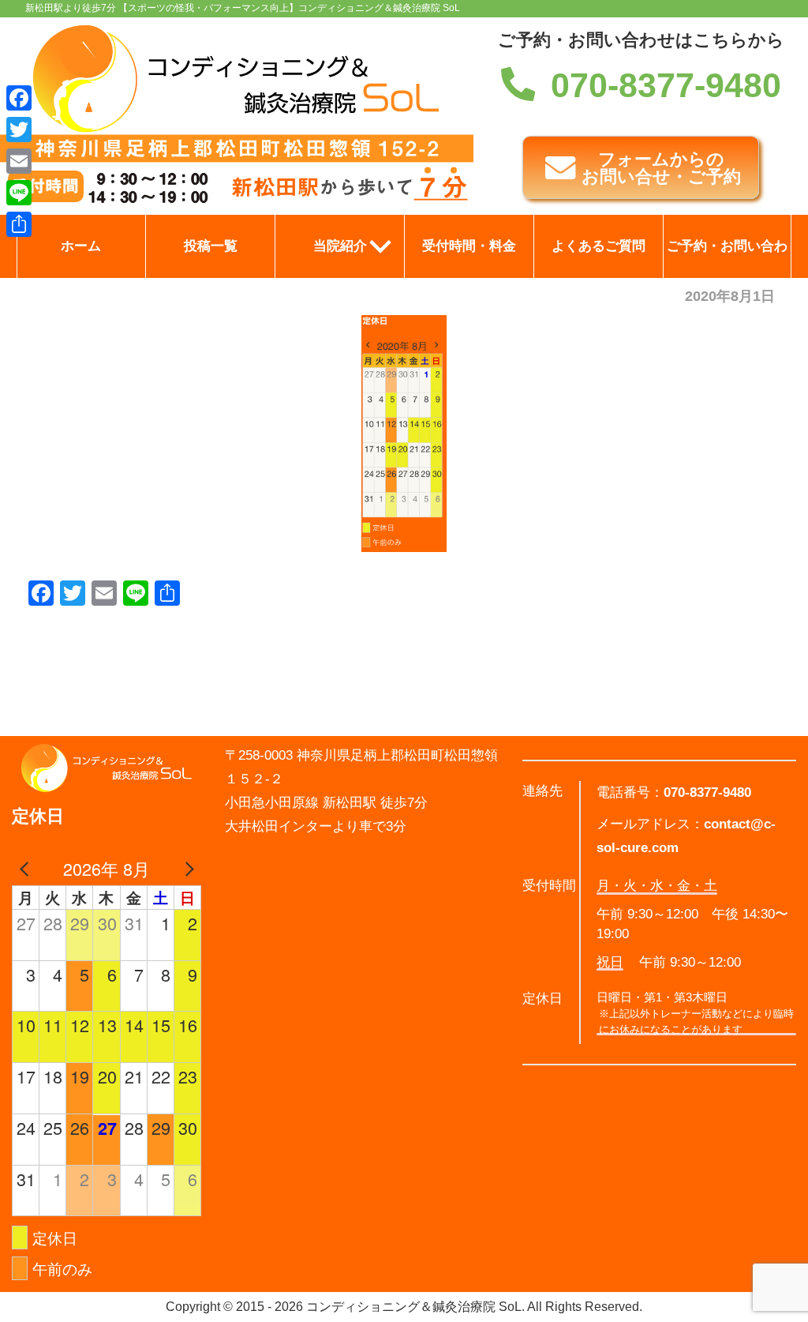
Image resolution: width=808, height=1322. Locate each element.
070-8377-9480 (666, 85)
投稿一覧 (211, 246)
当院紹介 (340, 246)
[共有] (19, 224)
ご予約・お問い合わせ (727, 258)
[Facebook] (19, 98)
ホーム (81, 246)
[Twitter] (19, 129)
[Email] (19, 161)
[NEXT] (186, 868)
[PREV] (27, 868)
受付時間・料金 (469, 246)
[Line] (19, 192)
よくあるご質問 (598, 246)
